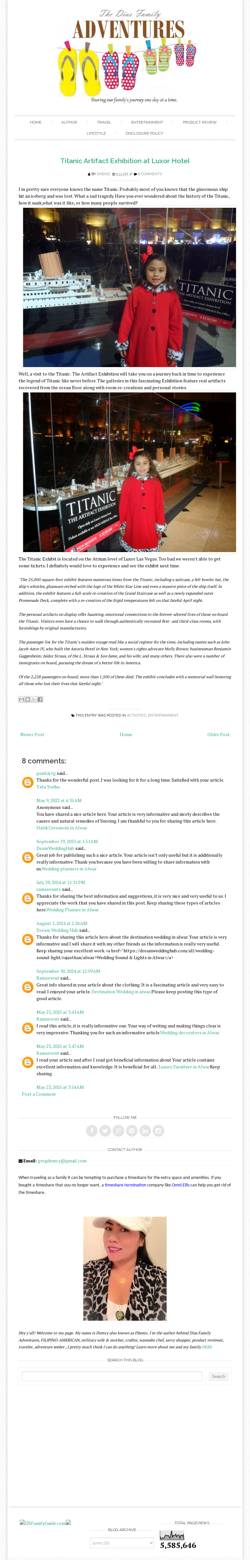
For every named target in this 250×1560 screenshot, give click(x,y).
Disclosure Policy (144, 133)
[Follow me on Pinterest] (132, 1131)
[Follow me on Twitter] (105, 1131)
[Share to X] (34, 699)
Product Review (200, 122)
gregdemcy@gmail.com (62, 1160)
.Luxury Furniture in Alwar (184, 1067)
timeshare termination (125, 1185)
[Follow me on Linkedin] (145, 1131)
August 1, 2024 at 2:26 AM (62, 923)
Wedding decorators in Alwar (189, 1032)
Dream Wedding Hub (57, 930)
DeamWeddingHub (55, 848)
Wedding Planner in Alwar (72, 909)
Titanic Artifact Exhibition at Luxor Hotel (125, 161)
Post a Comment (39, 1094)
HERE (207, 1347)
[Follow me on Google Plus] (118, 1131)
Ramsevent (47, 978)
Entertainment (147, 122)
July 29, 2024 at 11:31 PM (60, 882)
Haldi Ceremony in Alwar (61, 828)
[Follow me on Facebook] (92, 1131)
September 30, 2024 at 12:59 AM (68, 971)
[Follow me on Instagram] (158, 1131)
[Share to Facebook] (40, 699)
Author (69, 122)
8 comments (150, 174)
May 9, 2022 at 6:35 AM (59, 800)
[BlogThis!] (27, 699)
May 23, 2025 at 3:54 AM (60, 1087)
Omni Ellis (180, 1185)
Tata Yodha (48, 787)
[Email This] (21, 699)
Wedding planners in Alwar (69, 869)
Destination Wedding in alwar (120, 991)
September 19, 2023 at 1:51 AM (67, 841)
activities (136, 715)
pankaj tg (46, 773)
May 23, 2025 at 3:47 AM (60, 1046)
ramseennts (48, 889)
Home (35, 122)
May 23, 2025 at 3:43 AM (60, 1012)
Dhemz (103, 174)
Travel (104, 122)
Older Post (218, 734)
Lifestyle (96, 133)
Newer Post (32, 734)
